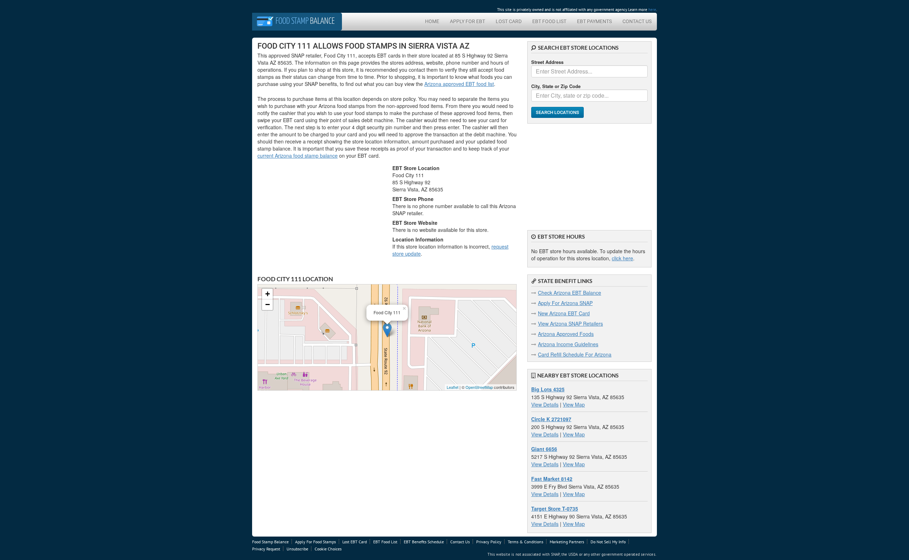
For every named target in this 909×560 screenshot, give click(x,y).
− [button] (267, 304)
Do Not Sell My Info (608, 541)
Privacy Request (266, 548)
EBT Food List (549, 21)
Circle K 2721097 (551, 419)
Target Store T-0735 (554, 508)
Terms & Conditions (525, 541)
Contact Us (637, 21)
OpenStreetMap (479, 387)
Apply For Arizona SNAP (565, 302)
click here (622, 258)
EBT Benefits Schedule (424, 541)
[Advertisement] (589, 173)
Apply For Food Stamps (315, 541)
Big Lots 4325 (548, 389)
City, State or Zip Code (556, 86)
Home (432, 21)
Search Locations (557, 112)
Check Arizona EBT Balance (569, 292)
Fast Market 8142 (551, 478)
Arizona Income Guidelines (568, 344)
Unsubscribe (297, 548)
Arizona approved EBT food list (459, 83)
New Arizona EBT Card (564, 313)
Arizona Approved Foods (566, 333)
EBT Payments (594, 21)
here (652, 9)
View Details (545, 404)
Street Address (547, 62)
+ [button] (267, 293)
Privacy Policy (488, 541)
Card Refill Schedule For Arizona (574, 354)
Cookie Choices (328, 548)
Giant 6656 (544, 448)
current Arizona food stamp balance (297, 155)
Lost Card (509, 21)
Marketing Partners (567, 541)
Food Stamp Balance (270, 541)
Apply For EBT (467, 21)
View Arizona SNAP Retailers (570, 323)
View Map (574, 404)
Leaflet (452, 387)
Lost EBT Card (354, 541)
